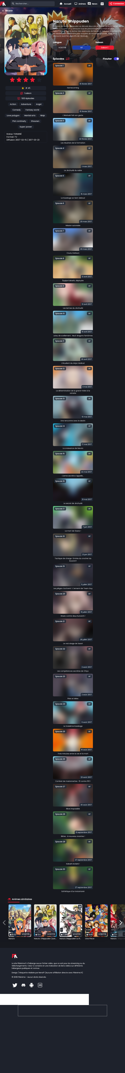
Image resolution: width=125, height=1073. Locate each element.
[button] (20, 922)
